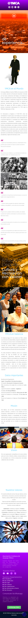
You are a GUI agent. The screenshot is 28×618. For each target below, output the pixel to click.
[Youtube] (12, 7)
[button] (14, 607)
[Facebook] (9, 7)
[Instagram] (15, 7)
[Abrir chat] (24, 614)
